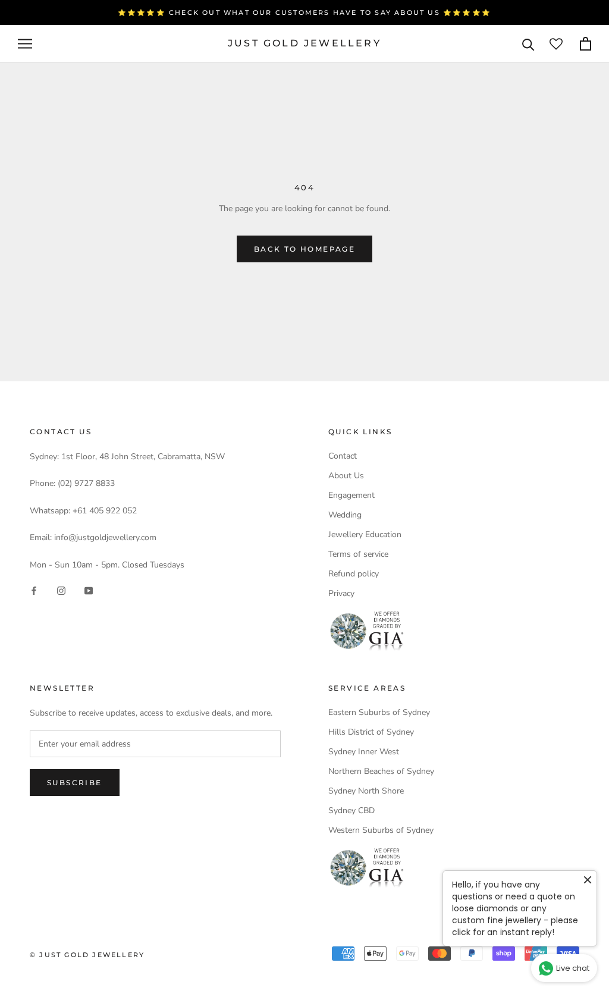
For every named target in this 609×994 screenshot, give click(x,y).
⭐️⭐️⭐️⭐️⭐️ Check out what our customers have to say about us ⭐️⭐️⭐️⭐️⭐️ (304, 12)
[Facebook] (34, 590)
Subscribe (74, 782)
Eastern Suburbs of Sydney (379, 712)
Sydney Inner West (363, 751)
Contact (342, 456)
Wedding (345, 514)
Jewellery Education (364, 534)
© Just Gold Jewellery (87, 955)
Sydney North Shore (366, 791)
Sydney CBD (351, 810)
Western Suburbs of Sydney (381, 830)
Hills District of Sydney (371, 732)
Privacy (341, 593)
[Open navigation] (25, 44)
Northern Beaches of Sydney (381, 771)
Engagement (351, 495)
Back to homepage (304, 248)
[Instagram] (61, 590)
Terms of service (358, 554)
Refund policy (353, 573)
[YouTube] (88, 590)
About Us (346, 475)
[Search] (528, 43)
